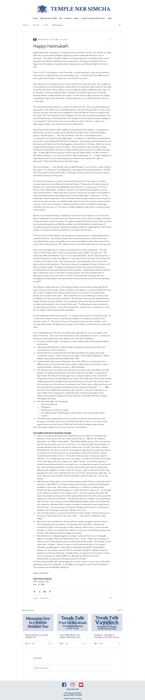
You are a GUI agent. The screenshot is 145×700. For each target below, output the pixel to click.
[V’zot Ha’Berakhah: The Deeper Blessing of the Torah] (72, 622)
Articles (45, 25)
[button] (120, 25)
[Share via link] (50, 592)
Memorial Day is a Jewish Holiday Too (36, 636)
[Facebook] (64, 685)
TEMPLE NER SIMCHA (80, 9)
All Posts (25, 25)
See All (120, 610)
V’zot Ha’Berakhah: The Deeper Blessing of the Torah (70, 636)
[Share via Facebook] (34, 592)
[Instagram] (72, 685)
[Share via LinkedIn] (45, 592)
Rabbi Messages (57, 25)
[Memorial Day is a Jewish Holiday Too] (38, 622)
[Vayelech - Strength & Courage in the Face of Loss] (107, 622)
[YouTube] (81, 685)
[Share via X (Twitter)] (39, 592)
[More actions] (110, 39)
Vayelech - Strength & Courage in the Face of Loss (106, 636)
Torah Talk (35, 25)
